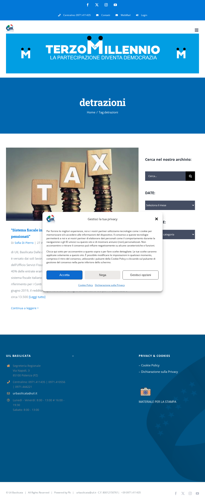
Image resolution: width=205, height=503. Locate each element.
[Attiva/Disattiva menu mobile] (197, 30)
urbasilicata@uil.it (25, 393)
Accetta (64, 275)
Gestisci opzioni (140, 275)
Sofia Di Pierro (24, 243)
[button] (157, 219)
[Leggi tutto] (37, 297)
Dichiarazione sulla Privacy (110, 285)
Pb (69, 492)
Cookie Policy (85, 285)
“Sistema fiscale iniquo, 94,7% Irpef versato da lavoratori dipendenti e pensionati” (66, 184)
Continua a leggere (23, 308)
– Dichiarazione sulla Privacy (158, 372)
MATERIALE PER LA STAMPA (157, 402)
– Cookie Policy (149, 365)
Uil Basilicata (16, 492)
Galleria (77, 184)
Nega (102, 275)
